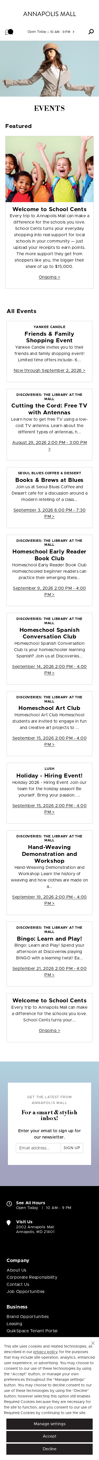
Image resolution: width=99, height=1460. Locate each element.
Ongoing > (49, 277)
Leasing (14, 1324)
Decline (49, 1449)
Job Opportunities (26, 1292)
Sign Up (72, 1148)
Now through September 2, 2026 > (50, 370)
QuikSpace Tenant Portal (32, 1331)
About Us (16, 1270)
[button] (9, 32)
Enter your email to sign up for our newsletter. (49, 1134)
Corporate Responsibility (32, 1277)
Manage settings (49, 1424)
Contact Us (18, 1284)
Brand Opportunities (28, 1317)
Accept (49, 1436)
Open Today (36, 31)
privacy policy (45, 1352)
